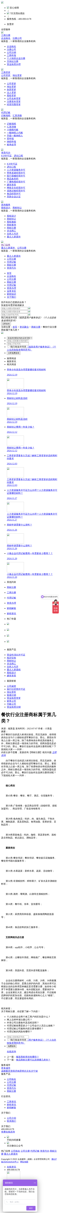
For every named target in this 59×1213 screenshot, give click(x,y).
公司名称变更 (14, 98)
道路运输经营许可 (16, 190)
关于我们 (11, 297)
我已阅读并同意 (18, 347)
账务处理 (11, 144)
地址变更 (17, 75)
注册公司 (17, 38)
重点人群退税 (14, 669)
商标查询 (11, 225)
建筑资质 (11, 184)
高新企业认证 (14, 196)
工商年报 (11, 55)
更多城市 (5, 1068)
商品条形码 (12, 179)
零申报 (10, 138)
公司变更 (5, 75)
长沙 (31, 1071)
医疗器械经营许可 (16, 176)
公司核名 (11, 632)
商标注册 (11, 228)
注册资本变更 (14, 101)
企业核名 (5, 38)
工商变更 (5, 72)
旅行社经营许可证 (16, 689)
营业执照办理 (14, 64)
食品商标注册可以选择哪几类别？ (33, 1060)
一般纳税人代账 (15, 132)
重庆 (8, 1071)
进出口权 (18, 155)
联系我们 (11, 1121)
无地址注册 (12, 61)
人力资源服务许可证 (17, 627)
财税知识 (11, 294)
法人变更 (11, 92)
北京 (26, 1071)
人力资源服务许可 (16, 170)
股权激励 (11, 222)
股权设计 (5, 207)
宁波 (35, 1071)
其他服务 (5, 204)
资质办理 (11, 288)
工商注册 (5, 35)
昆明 (21, 1071)
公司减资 (11, 686)
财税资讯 (11, 1104)
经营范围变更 (14, 104)
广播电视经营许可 (16, 182)
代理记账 (5, 112)
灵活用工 (11, 231)
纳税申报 (11, 141)
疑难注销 (11, 695)
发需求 (10, 24)
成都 (3, 1071)
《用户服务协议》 (35, 1040)
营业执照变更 (14, 698)
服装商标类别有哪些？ (27, 1057)
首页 (9, 273)
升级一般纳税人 (15, 135)
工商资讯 (11, 1101)
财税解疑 (11, 1107)
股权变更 (11, 95)
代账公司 (11, 704)
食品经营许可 (14, 193)
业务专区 (11, 291)
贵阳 (12, 1071)
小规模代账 (12, 129)
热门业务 (5, 245)
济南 (17, 1071)
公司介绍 (11, 1118)
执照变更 (11, 89)
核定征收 (11, 658)
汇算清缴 (17, 115)
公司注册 (21, 248)
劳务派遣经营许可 (16, 173)
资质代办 (5, 152)
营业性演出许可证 (16, 655)
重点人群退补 (14, 237)
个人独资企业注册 (16, 58)
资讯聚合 (24, 327)
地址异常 (11, 692)
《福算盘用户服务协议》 (29, 317)
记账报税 (5, 115)
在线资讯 (11, 1167)
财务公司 (11, 701)
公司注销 (11, 52)
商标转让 (17, 207)
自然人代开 (12, 234)
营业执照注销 (14, 707)
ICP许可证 (6, 155)
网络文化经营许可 (16, 187)
